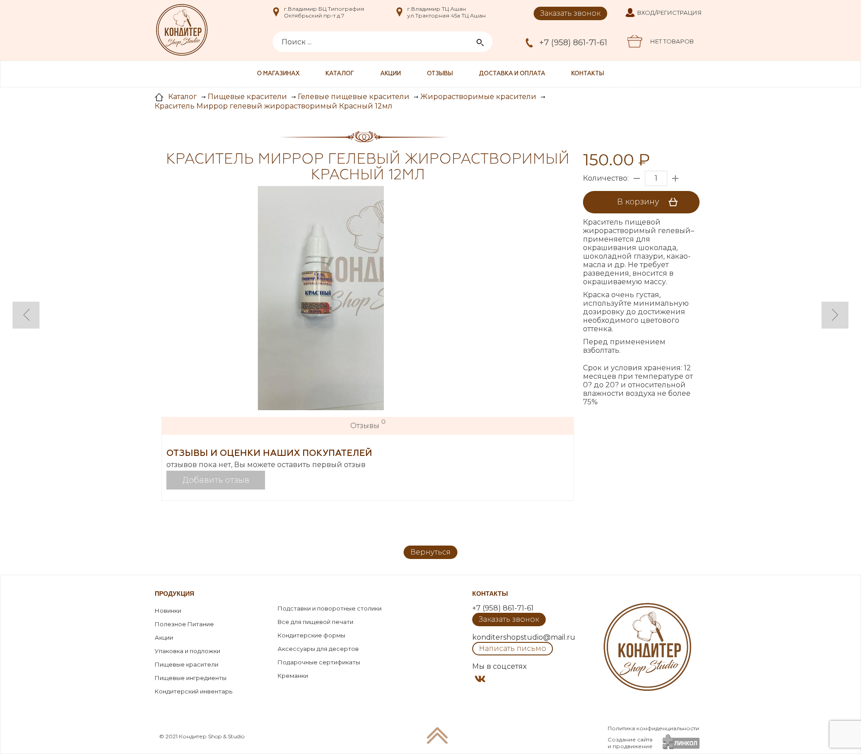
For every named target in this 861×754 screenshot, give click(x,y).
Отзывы (440, 74)
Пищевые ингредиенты (190, 677)
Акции (390, 74)
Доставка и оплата (512, 74)
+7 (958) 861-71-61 (573, 43)
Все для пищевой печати (315, 621)
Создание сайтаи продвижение (630, 743)
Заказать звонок (570, 13)
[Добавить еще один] (675, 178)
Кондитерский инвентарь (193, 691)
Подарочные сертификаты (319, 662)
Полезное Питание (184, 624)
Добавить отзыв (216, 480)
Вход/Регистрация (669, 12)
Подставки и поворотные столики (330, 608)
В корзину (639, 202)
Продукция (174, 593)
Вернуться (430, 552)
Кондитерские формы (311, 635)
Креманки (293, 675)
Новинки (168, 610)
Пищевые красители (186, 664)
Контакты (587, 74)
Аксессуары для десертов (318, 648)
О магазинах (278, 74)
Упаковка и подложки (187, 650)
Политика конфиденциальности (653, 728)
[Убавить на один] (637, 178)
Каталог (340, 74)
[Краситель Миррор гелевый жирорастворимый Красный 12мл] (321, 299)
